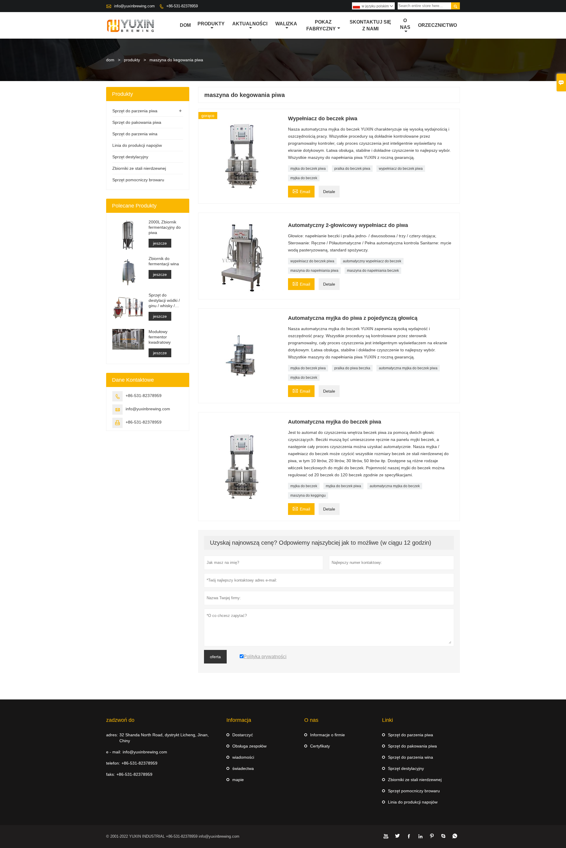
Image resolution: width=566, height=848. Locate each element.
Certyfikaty (320, 746)
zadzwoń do (120, 720)
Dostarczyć (242, 734)
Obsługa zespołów (249, 746)
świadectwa (243, 768)
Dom (185, 25)
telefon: (113, 763)
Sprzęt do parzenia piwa (134, 110)
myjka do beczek (303, 178)
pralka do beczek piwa (352, 169)
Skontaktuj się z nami (370, 25)
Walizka (286, 23)
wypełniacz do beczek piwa (401, 169)
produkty (132, 59)
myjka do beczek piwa (308, 169)
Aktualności (249, 23)
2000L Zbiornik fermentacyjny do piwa (165, 227)
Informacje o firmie (327, 734)
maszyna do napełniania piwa (314, 271)
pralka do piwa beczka (352, 368)
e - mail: (113, 752)
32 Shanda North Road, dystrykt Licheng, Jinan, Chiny (164, 737)
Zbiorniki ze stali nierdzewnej (139, 168)
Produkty (211, 23)
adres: (112, 734)
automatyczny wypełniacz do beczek (372, 261)
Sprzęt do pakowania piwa (136, 122)
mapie (238, 779)
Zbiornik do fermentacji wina (164, 261)
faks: (110, 774)
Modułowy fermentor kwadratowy (160, 337)
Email (301, 191)
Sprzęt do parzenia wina (134, 133)
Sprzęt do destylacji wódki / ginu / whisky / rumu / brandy (164, 300)
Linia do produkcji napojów (137, 145)
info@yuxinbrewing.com (134, 6)
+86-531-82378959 (182, 6)
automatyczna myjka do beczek (395, 486)
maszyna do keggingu (308, 495)
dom (110, 59)
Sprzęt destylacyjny (130, 156)
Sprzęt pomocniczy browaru (138, 179)
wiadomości (243, 757)
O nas (405, 24)
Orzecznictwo (437, 25)
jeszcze (160, 243)
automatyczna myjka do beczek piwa (408, 368)
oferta (215, 656)
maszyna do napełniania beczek (373, 271)
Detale (329, 191)
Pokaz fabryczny (321, 25)
